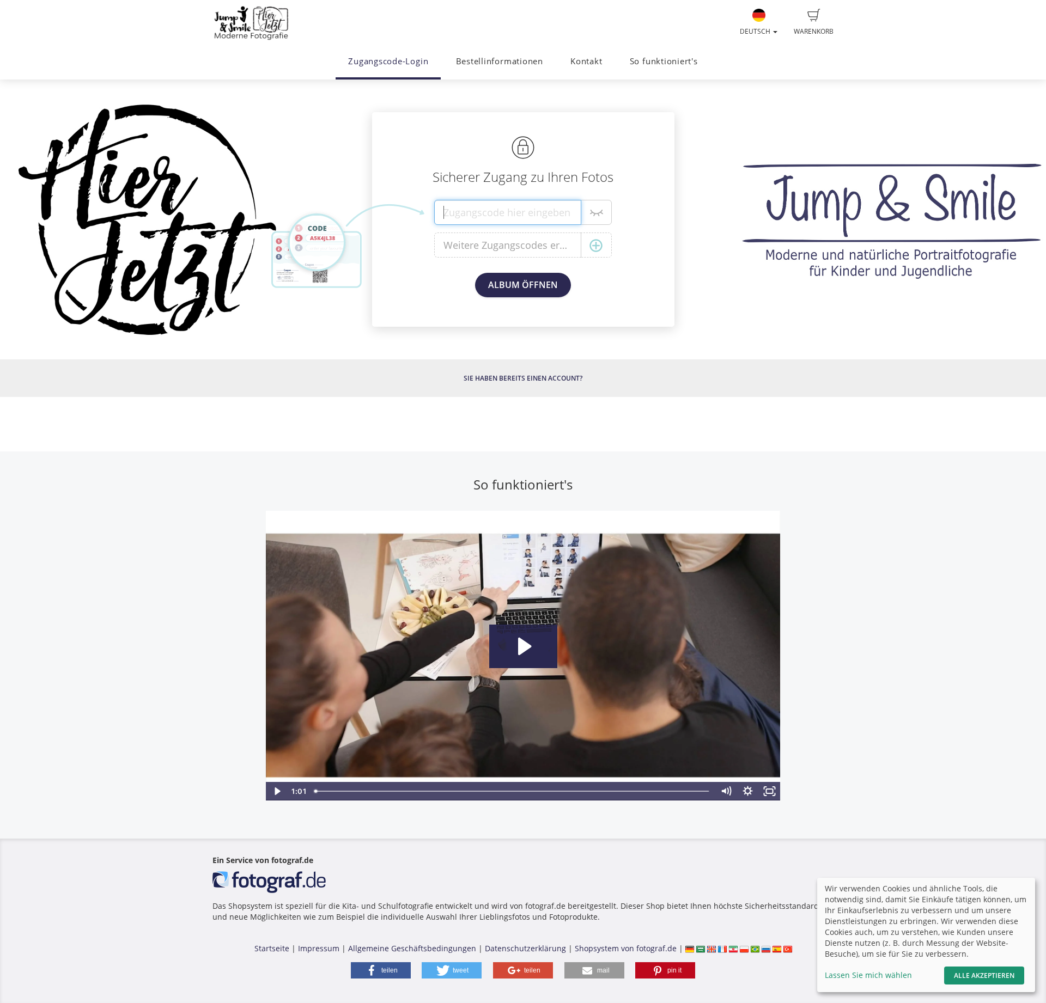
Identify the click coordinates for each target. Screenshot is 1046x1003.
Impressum (318, 948)
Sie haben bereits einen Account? (523, 378)
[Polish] (744, 948)
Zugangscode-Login (388, 61)
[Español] (777, 948)
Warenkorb (814, 31)
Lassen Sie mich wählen (868, 975)
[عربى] (700, 948)
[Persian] (733, 948)
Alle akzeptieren (984, 975)
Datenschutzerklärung (525, 948)
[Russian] (766, 948)
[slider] (513, 791)
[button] (381, 970)
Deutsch (756, 31)
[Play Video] (277, 791)
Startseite (271, 948)
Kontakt (586, 61)
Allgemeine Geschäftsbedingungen (412, 948)
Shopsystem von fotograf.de (626, 948)
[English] (711, 948)
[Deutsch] (689, 948)
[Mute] (726, 791)
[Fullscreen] (770, 791)
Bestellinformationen (499, 61)
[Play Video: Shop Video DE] (523, 646)
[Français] (722, 948)
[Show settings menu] (748, 791)
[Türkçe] (787, 948)
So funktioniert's (664, 61)
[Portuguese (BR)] (755, 948)
